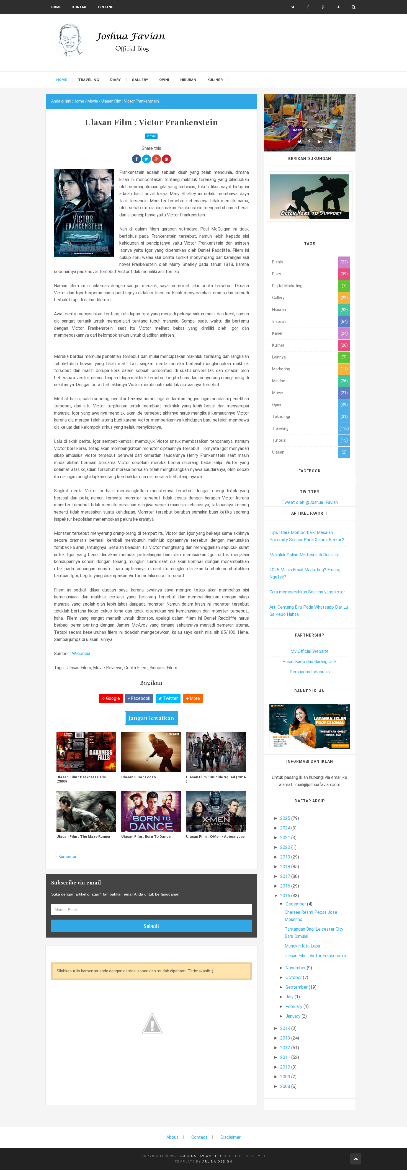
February (294, 1006)
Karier (277, 333)
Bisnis (277, 262)
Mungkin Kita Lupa (302, 946)
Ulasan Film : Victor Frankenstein (316, 955)
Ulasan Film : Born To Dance (146, 836)
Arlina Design (217, 1161)
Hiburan (279, 309)
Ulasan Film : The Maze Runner (83, 836)
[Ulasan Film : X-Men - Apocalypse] (216, 811)
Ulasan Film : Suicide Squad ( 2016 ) (216, 779)
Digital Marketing (287, 286)
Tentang (105, 7)
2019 (285, 857)
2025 (285, 818)
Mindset (279, 381)
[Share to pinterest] (166, 159)
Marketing (281, 369)
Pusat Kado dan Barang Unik (309, 661)
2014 (285, 1028)
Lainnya (279, 357)
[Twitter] (299, 141)
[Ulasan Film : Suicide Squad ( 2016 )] (216, 752)
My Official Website (309, 651)
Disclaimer (230, 1137)
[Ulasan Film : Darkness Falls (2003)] (86, 752)
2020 (285, 847)
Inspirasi (279, 321)
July (290, 996)
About (172, 1137)
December (296, 904)
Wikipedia (81, 653)
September (297, 987)
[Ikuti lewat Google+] (323, 7)
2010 (285, 1067)
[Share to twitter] (146, 159)
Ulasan (278, 452)
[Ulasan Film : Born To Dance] (151, 811)
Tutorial (279, 440)
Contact (199, 1137)
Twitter (170, 698)
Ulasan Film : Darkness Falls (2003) (81, 779)
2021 (285, 837)
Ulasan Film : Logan (138, 777)
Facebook (140, 698)
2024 (285, 828)
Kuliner (278, 345)
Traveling (280, 428)
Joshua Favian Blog (201, 1156)
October (294, 977)
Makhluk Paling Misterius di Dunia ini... (305, 554)
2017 (285, 876)
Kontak (79, 7)
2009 (285, 1076)
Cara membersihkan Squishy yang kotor (307, 592)
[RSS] (330, 141)
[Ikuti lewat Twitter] (292, 7)
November (296, 967)
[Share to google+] (156, 159)
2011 (285, 1057)
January (293, 1016)
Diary (276, 274)
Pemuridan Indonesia (310, 671)
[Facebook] (289, 141)
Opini (276, 404)
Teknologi (281, 416)
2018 (285, 866)
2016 (285, 886)
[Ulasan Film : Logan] (151, 752)
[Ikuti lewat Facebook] (308, 7)
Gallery (278, 297)
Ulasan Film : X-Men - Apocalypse (215, 836)
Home (56, 7)
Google (112, 698)
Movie (151, 136)
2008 (285, 1086)
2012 (285, 1047)
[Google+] (309, 141)
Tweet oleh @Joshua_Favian (310, 502)
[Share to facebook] (136, 159)
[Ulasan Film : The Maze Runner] (86, 811)
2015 (285, 895)
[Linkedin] (319, 141)
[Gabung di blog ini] (338, 7)
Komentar (67, 856)
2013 (285, 1038)
